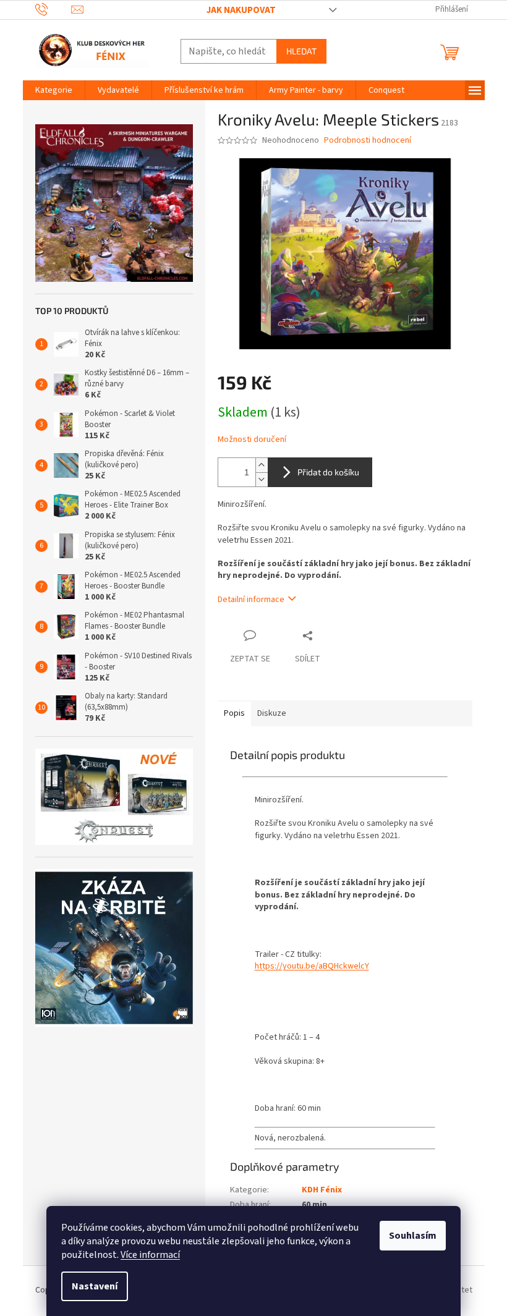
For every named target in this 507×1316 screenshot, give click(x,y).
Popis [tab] (234, 713)
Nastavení (94, 1286)
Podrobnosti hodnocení (367, 140)
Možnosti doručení (252, 440)
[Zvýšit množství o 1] (261, 465)
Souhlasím (413, 1235)
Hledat (301, 51)
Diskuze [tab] (271, 713)
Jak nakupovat (241, 10)
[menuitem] (54, 90)
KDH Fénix (322, 1190)
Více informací (150, 1255)
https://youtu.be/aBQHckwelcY (312, 966)
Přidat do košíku (328, 472)
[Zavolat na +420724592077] (53, 8)
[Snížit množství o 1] (261, 479)
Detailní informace (251, 599)
